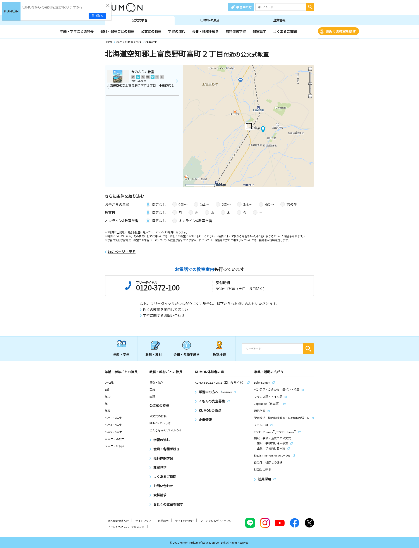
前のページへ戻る (122, 251)
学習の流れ (176, 31)
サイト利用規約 (184, 520)
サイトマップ (143, 520)
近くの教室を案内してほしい (165, 309)
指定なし (159, 204)
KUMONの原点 (209, 20)
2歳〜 (226, 204)
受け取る (97, 15)
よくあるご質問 (285, 31)
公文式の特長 (151, 31)
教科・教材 (154, 354)
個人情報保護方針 (118, 520)
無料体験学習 (236, 31)
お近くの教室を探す (341, 31)
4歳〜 (269, 204)
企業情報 (279, 20)
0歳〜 (183, 204)
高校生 (292, 204)
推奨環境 (163, 520)
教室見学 (259, 31)
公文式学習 (139, 20)
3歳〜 (247, 204)
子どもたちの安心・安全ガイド (126, 527)
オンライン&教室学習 (195, 220)
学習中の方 (244, 7)
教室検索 (219, 354)
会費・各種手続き (205, 31)
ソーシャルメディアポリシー (217, 520)
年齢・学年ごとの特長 (77, 31)
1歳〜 (204, 204)
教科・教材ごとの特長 (117, 31)
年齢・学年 (121, 354)
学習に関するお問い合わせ (164, 315)
